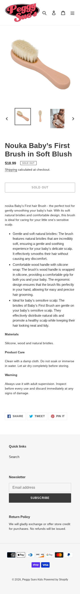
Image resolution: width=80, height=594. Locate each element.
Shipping (11, 169)
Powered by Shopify (56, 579)
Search (14, 457)
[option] (22, 116)
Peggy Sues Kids (32, 579)
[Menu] (72, 12)
